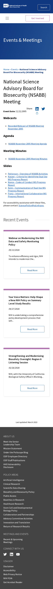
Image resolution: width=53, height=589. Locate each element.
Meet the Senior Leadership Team (11, 443)
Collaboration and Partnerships (18, 514)
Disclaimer (8, 566)
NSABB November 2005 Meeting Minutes (27, 158)
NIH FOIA (7, 578)
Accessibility (9, 570)
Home (6, 69)
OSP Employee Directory (15, 456)
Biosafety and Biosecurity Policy (18, 491)
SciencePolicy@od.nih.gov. (31, 205)
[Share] (37, 113)
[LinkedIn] (37, 109)
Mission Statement (12, 448)
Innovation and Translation (16, 522)
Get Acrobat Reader (12, 582)
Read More (32, 270)
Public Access (9, 495)
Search (44, 7)
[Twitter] (43, 109)
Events (14, 69)
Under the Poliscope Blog (15, 452)
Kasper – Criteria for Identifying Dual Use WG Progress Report (27, 178)
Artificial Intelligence (13, 480)
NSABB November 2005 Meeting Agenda (27, 143)
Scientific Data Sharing (14, 487)
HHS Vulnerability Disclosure (11, 466)
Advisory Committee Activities (18, 518)
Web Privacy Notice (12, 574)
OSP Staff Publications (14, 460)
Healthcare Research (13, 503)
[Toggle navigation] (7, 18)
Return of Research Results (16, 526)
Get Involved (37, 18)
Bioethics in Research (13, 499)
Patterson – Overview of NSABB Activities (28, 173)
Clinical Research (11, 484)
